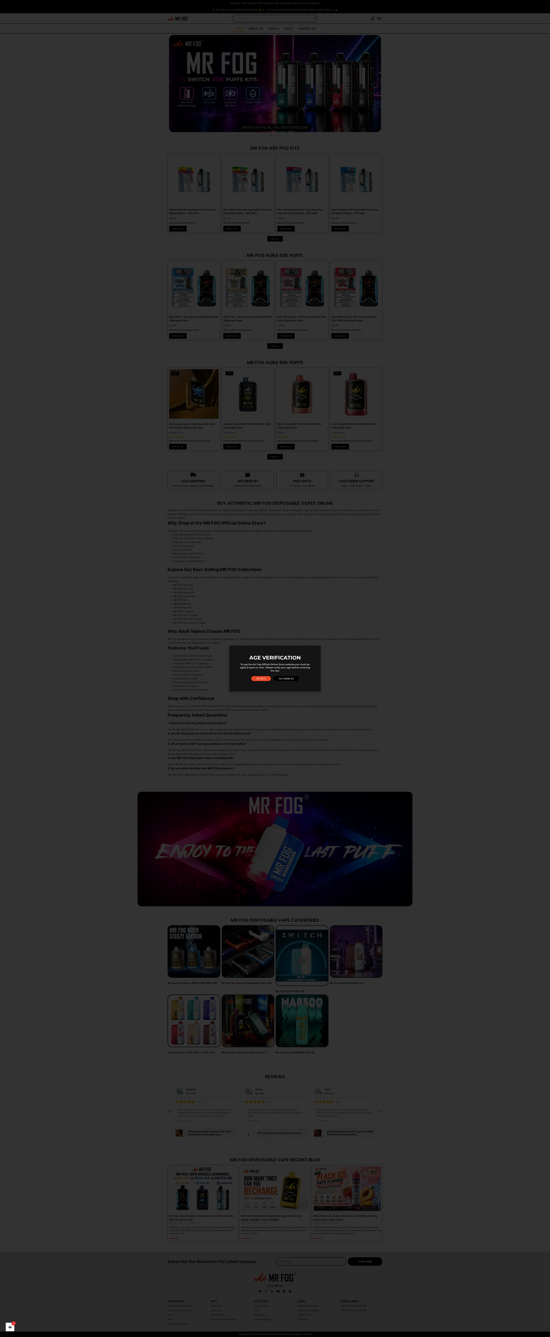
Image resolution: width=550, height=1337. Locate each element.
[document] (275, 668)
